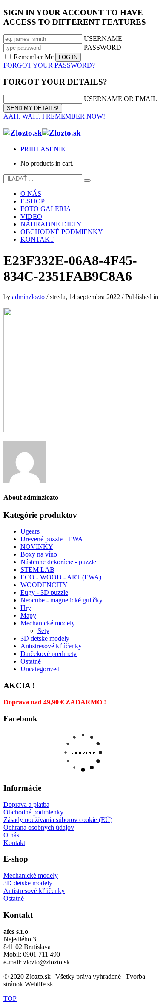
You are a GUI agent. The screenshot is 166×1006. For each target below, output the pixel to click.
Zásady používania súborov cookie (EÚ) (57, 819)
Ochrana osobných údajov (38, 827)
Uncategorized (40, 669)
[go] (87, 180)
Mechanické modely (47, 623)
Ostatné (30, 661)
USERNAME (103, 38)
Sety (43, 630)
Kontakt (14, 842)
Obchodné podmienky (33, 812)
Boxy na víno (38, 554)
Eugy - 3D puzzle (44, 592)
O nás (11, 835)
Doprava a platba (26, 804)
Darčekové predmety (48, 653)
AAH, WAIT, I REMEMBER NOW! (54, 116)
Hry (25, 607)
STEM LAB (37, 569)
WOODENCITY (44, 584)
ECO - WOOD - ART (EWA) (60, 577)
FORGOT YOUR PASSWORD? (49, 65)
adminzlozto (29, 296)
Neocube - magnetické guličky (61, 600)
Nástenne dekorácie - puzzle (58, 561)
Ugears (30, 531)
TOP (10, 998)
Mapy (28, 615)
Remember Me (33, 56)
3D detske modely (44, 638)
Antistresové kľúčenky (51, 646)
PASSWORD (102, 47)
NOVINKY (36, 546)
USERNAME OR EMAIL (120, 98)
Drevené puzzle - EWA (51, 539)
